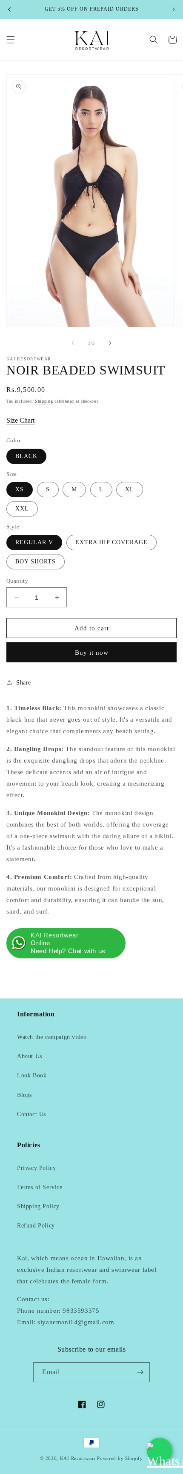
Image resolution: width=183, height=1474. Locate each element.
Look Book (31, 1075)
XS (19, 489)
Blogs (24, 1095)
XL (129, 489)
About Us (29, 1056)
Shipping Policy (38, 1206)
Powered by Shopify (120, 1458)
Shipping (44, 401)
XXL (22, 508)
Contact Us (31, 1114)
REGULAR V (34, 542)
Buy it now (92, 652)
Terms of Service (40, 1187)
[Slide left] (72, 343)
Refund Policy (36, 1225)
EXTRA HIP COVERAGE (111, 542)
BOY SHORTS (35, 561)
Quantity (17, 580)
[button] (10, 39)
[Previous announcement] (9, 9)
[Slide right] (110, 343)
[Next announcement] (173, 9)
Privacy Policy (36, 1168)
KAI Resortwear (78, 1458)
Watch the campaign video (51, 1037)
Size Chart (20, 420)
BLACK (26, 456)
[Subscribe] (140, 1372)
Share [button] (23, 682)
